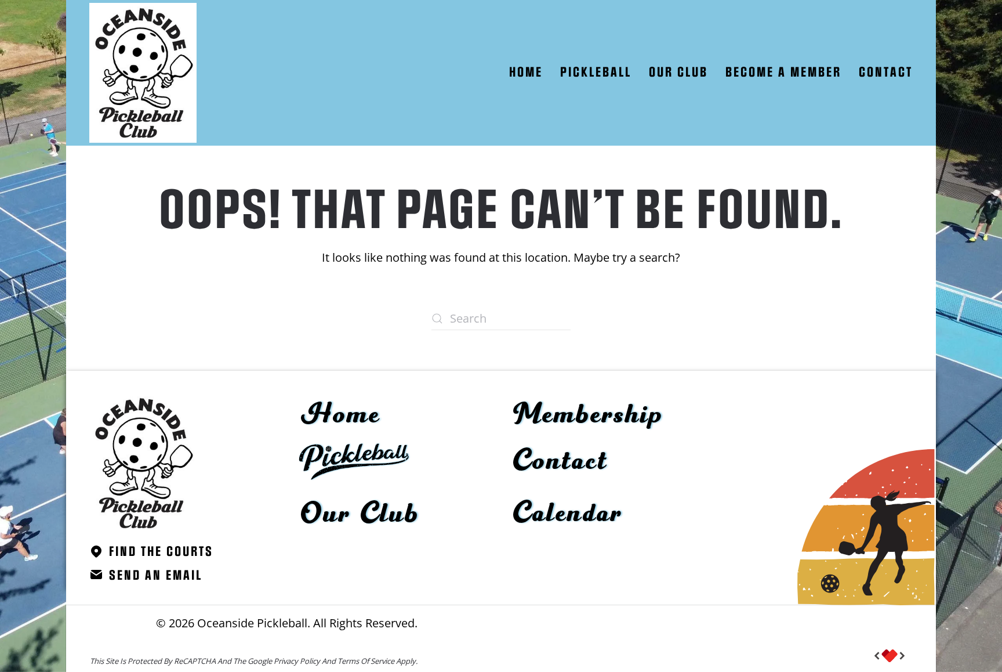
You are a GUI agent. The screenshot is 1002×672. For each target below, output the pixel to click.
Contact (886, 72)
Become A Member (783, 72)
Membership (588, 414)
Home (526, 72)
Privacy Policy (297, 661)
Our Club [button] (678, 72)
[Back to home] (143, 73)
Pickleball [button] (595, 72)
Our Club (360, 514)
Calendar (568, 513)
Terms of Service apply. (377, 661)
